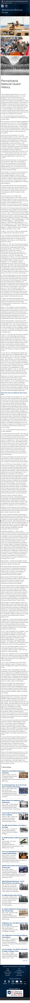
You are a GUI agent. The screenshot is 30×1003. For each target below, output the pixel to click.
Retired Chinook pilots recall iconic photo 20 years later (14, 866)
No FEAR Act (19, 970)
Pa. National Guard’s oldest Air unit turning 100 (15, 838)
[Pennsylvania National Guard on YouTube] (17, 982)
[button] (7, 3)
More (24, 960)
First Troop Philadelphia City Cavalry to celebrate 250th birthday (14, 852)
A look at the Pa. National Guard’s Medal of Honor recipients (15, 814)
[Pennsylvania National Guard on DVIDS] (25, 981)
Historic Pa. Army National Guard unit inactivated (13, 772)
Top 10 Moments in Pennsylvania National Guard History (14, 936)
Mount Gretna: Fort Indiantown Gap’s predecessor (13, 801)
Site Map (7, 970)
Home (8, 968)
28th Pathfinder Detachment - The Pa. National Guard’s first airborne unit (13, 882)
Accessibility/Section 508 (19, 972)
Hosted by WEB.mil (14, 989)
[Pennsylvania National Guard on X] (9, 982)
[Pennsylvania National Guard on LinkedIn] (21, 982)
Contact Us (19, 973)
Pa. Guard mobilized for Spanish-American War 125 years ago (15, 910)
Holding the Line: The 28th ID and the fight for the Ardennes (15, 924)
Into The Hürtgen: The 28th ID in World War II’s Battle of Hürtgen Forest (15, 950)
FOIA (19, 968)
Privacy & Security (7, 972)
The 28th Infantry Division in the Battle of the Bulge (14, 826)
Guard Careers (19, 975)
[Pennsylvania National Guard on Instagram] (13, 982)
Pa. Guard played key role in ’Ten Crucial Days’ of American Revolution (14, 786)
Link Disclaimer (8, 973)
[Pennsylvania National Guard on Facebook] (5, 982)
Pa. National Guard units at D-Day (12, 895)
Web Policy (8, 975)
